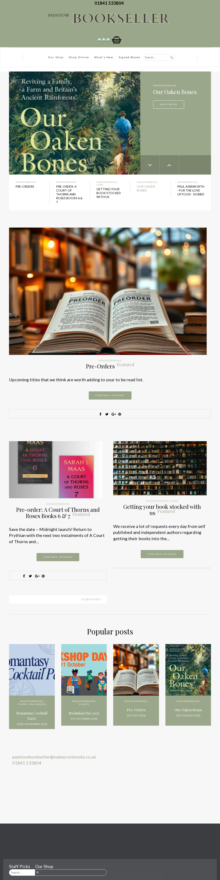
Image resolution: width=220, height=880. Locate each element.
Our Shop (56, 57)
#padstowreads (164, 85)
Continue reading (110, 395)
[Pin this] (119, 414)
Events (23, 704)
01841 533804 (110, 3)
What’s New (103, 57)
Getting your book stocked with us (162, 510)
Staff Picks (19, 866)
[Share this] (100, 414)
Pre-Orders (110, 366)
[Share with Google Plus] (113, 414)
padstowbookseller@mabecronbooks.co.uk (54, 756)
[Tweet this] (106, 414)
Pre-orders (37, 704)
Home (100, 184)
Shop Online (79, 57)
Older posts (90, 599)
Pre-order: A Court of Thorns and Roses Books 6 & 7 (58, 513)
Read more (168, 104)
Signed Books (129, 57)
